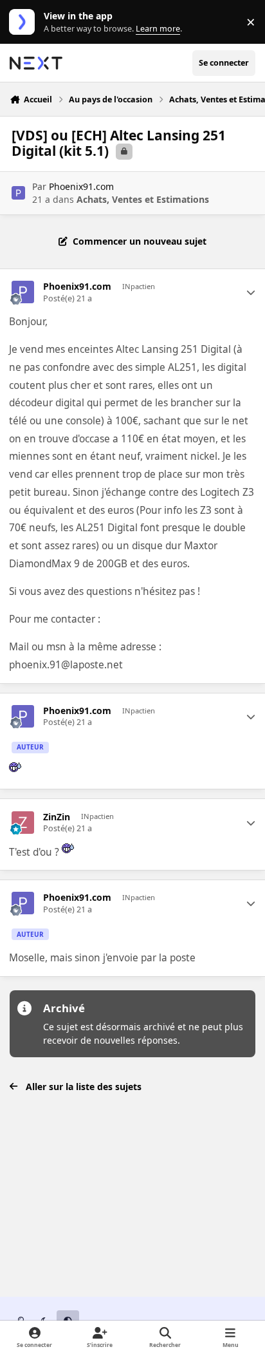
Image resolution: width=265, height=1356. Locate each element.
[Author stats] (251, 292)
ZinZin (56, 817)
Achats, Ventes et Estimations (143, 199)
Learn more (25, 22)
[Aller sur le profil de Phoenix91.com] (18, 193)
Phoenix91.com (81, 186)
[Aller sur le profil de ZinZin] (23, 822)
